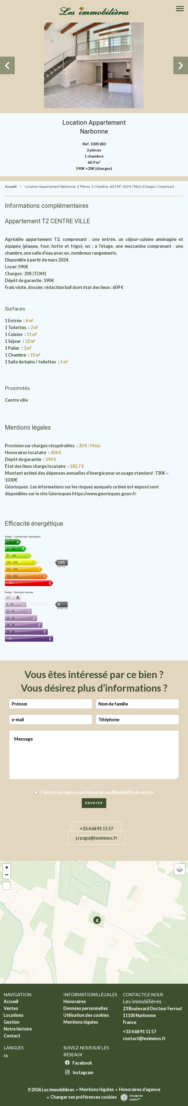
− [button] (6, 875)
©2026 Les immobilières (51, 1089)
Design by (136, 1097)
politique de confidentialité (107, 792)
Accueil (11, 186)
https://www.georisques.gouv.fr (104, 493)
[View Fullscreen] (6, 885)
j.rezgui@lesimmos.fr (96, 838)
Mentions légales (96, 1089)
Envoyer (94, 803)
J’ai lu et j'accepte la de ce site (96, 792)
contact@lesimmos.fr (144, 1038)
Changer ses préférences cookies (83, 1097)
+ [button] (6, 867)
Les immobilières (142, 1001)
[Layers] (179, 869)
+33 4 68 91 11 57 (96, 828)
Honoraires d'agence (139, 1089)
